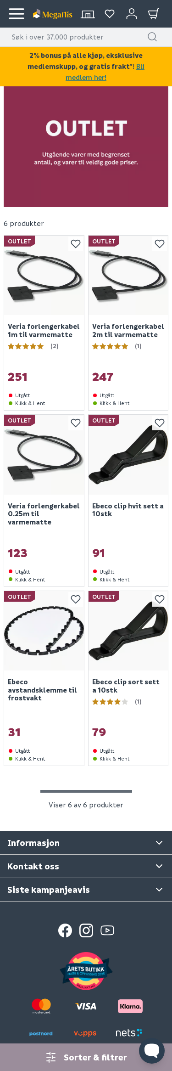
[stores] (88, 14)
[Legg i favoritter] (75, 244)
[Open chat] (152, 1051)
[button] (152, 37)
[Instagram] (86, 930)
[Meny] (16, 14)
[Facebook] (65, 930)
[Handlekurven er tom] (154, 14)
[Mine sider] (110, 14)
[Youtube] (107, 930)
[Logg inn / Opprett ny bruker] (132, 14)
